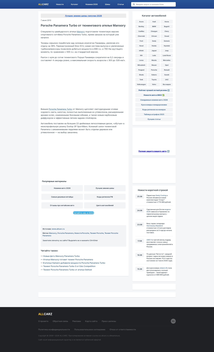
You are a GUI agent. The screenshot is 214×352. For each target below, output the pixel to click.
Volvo (154, 84)
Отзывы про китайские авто (62, 205)
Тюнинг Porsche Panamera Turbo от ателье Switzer (67, 269)
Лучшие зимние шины (105, 188)
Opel (166, 65)
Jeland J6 (163, 268)
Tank (141, 79)
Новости (60, 4)
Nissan (154, 65)
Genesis (167, 41)
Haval (141, 46)
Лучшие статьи (153, 119)
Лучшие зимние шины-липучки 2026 (83, 15)
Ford (141, 41)
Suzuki (166, 75)
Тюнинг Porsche (97, 233)
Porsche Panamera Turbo (60, 109)
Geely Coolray (161, 195)
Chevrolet (141, 36)
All (43, 4)
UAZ (166, 79)
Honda (154, 46)
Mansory (81, 31)
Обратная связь (60, 321)
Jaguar (154, 51)
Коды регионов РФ (105, 197)
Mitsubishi (141, 65)
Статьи (121, 4)
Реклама (76, 321)
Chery (167, 31)
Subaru (154, 75)
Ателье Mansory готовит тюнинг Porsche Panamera (68, 259)
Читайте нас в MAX (83, 212)
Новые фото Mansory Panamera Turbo (61, 256)
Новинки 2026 (91, 4)
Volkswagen (141, 84)
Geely (154, 41)
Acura (141, 22)
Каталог (74, 4)
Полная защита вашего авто (152, 151)
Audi (154, 22)
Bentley (141, 26)
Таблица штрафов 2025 (154, 114)
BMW (154, 26)
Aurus (167, 22)
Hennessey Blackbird (155, 226)
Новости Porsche (81, 233)
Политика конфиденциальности (54, 329)
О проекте (43, 321)
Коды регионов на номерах (154, 109)
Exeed (167, 36)
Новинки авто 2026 (62, 188)
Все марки (167, 84)
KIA (141, 55)
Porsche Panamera (65, 233)
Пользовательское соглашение (89, 329)
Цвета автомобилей (104, 205)
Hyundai (167, 46)
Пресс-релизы (109, 321)
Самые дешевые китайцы (62, 197)
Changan (154, 31)
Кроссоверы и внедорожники (154, 105)
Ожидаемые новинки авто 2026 (154, 100)
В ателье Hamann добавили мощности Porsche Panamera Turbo (74, 263)
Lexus (141, 60)
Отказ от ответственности (123, 329)
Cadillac (141, 31)
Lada (154, 55)
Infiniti (141, 51)
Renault (167, 70)
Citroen (154, 36)
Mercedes (166, 60)
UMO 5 (149, 240)
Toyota (154, 79)
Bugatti (166, 26)
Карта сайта (91, 321)
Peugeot (141, 70)
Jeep (167, 51)
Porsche (154, 70)
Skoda (141, 75)
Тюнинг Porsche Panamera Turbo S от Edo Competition (69, 266)
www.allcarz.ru (58, 229)
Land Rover (167, 55)
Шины (107, 4)
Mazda (154, 60)
